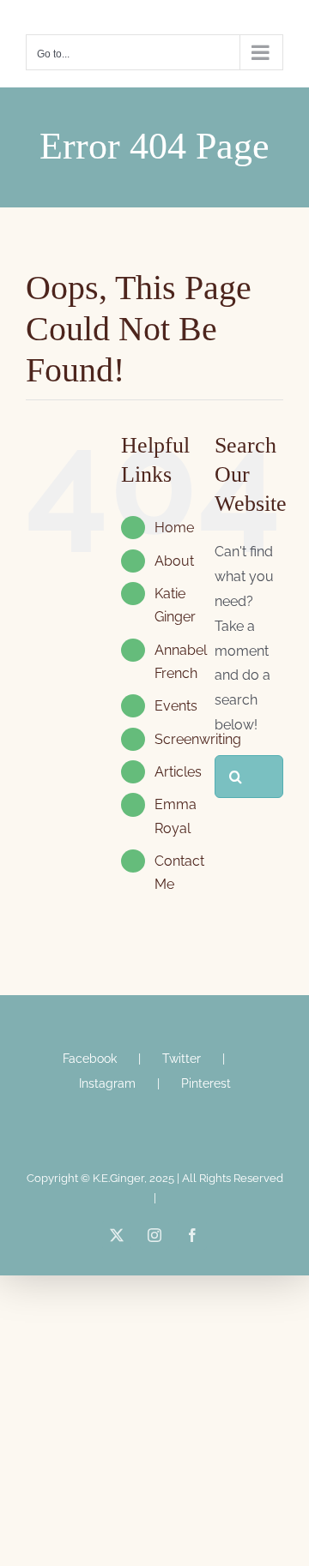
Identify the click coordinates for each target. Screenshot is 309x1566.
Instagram (107, 1083)
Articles (178, 772)
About (174, 561)
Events (175, 706)
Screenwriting (197, 739)
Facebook (90, 1058)
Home (174, 527)
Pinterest (206, 1083)
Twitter (181, 1058)
